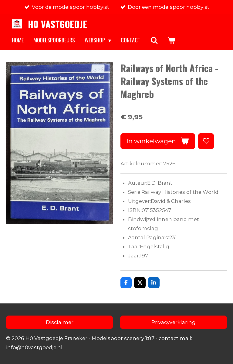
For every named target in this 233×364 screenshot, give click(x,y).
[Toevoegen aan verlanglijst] (206, 141)
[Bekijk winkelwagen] (171, 40)
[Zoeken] (154, 40)
